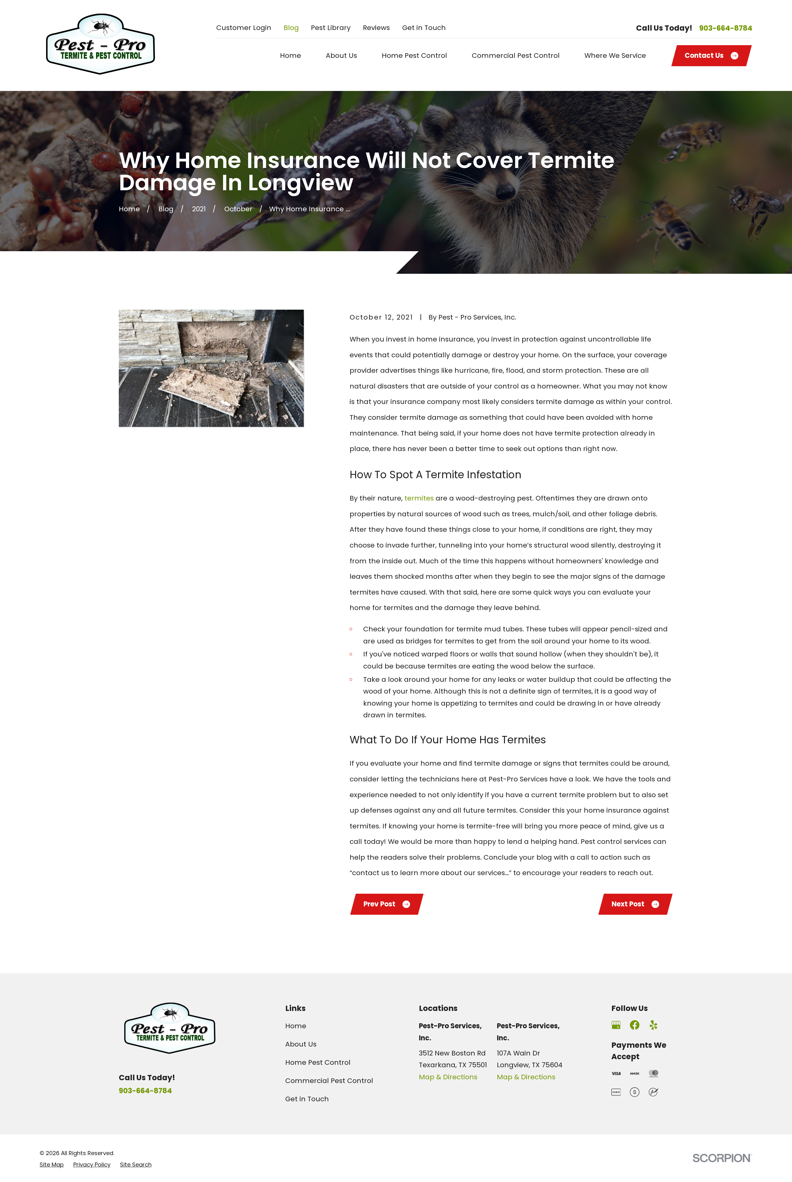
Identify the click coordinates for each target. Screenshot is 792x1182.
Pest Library (331, 27)
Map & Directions (448, 1077)
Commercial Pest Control (329, 1080)
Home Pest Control (318, 1062)
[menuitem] (52, 1165)
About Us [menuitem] (341, 55)
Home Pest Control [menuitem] (414, 55)
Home (295, 1026)
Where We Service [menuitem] (615, 55)
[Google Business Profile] (616, 1025)
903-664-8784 (725, 28)
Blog (291, 27)
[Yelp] (653, 1025)
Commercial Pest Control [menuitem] (516, 55)
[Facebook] (634, 1025)
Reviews (376, 27)
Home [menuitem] (290, 55)
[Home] (101, 45)
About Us (300, 1044)
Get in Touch (424, 27)
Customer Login (243, 27)
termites (419, 498)
